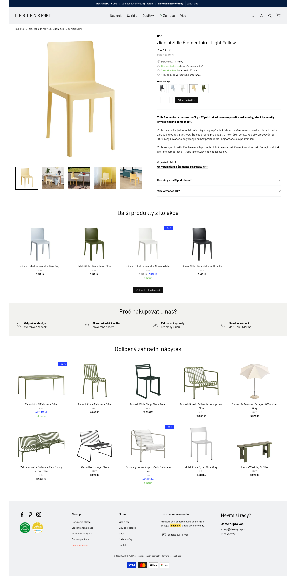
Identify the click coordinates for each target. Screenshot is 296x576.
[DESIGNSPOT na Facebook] (22, 514)
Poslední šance (80, 544)
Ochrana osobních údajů (172, 556)
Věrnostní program (82, 533)
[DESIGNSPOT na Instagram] (38, 514)
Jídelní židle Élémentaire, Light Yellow (193, 88)
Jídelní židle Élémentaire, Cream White (183, 88)
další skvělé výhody (193, 525)
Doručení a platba (81, 521)
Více (183, 15)
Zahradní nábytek (42, 28)
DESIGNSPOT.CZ (23, 28)
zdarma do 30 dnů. (179, 70)
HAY (159, 35)
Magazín (123, 533)
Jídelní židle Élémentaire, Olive (204, 88)
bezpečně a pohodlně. (182, 65)
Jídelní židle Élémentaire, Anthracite (162, 88)
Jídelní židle (58, 28)
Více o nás (124, 521)
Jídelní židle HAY (74, 28)
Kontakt (123, 544)
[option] (80, 99)
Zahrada (169, 15)
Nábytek (116, 15)
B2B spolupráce (127, 527)
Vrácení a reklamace (82, 527)
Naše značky (125, 539)
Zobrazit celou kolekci (148, 289)
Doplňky (148, 15)
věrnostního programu (188, 74)
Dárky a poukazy (80, 539)
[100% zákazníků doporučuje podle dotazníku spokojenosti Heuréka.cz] (38, 532)
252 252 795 (229, 534)
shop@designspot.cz (235, 529)
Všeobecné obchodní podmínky (146, 556)
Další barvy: (163, 81)
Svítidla (132, 15)
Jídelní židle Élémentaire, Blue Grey (173, 88)
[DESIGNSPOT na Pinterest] (30, 514)
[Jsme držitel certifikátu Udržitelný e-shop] (26, 532)
